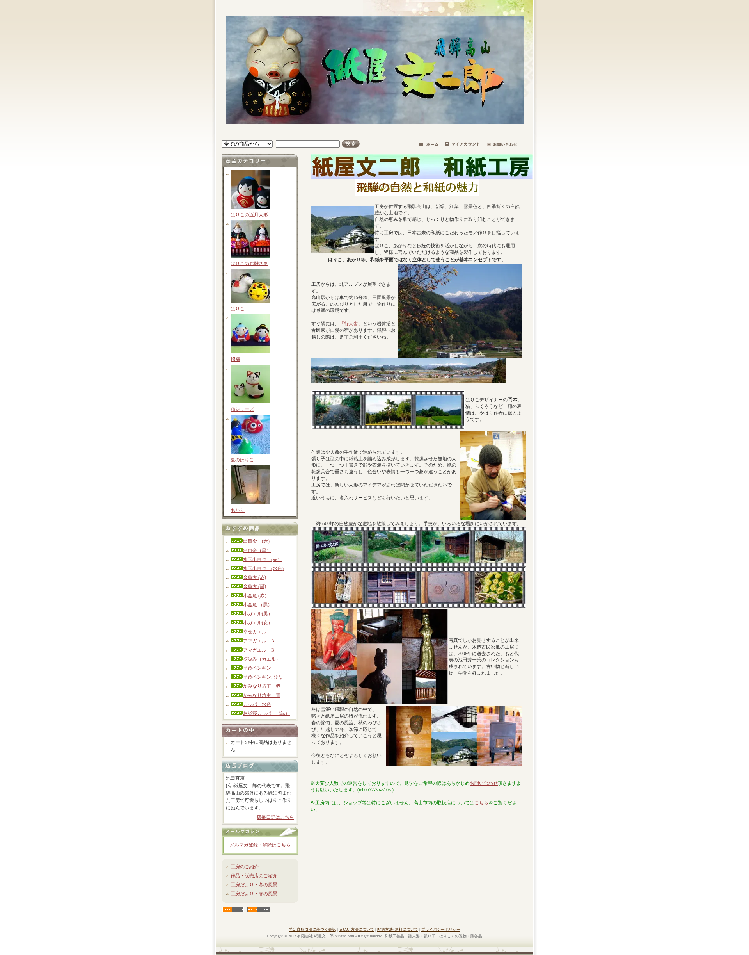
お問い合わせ (484, 783)
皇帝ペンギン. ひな (263, 677)
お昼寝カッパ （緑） (266, 713)
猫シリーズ (242, 409)
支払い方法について (356, 929)
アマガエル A (259, 640)
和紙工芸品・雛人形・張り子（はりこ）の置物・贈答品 (433, 936)
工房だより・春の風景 (254, 893)
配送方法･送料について (397, 929)
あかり (238, 510)
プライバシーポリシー (440, 929)
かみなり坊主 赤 (261, 686)
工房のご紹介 (245, 866)
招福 (235, 359)
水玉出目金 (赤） (262, 559)
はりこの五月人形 (249, 214)
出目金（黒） (257, 550)
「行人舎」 (351, 323)
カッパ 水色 (257, 704)
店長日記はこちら (275, 817)
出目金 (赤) (256, 541)
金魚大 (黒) (254, 586)
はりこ (238, 309)
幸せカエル (254, 631)
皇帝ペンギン (257, 668)
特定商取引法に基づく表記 (312, 929)
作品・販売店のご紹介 (254, 875)
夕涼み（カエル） (261, 659)
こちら (481, 802)
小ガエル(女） (258, 622)
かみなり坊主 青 (261, 695)
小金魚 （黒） (257, 605)
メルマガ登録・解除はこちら (260, 845)
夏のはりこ (242, 460)
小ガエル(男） (258, 613)
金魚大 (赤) (254, 577)
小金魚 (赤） (256, 596)
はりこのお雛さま (249, 263)
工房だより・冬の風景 (254, 884)
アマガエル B (258, 650)
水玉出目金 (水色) (263, 568)
